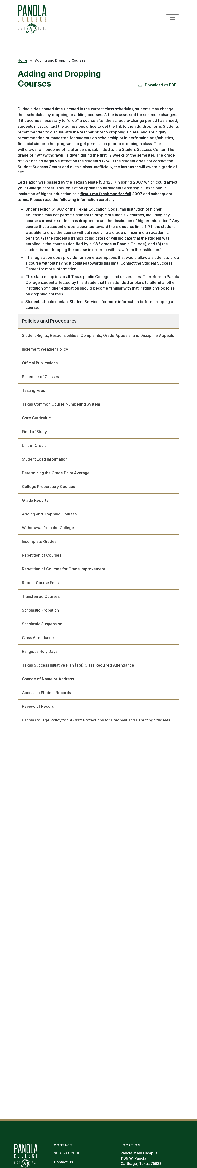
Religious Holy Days (39, 651)
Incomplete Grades (39, 541)
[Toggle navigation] (172, 19)
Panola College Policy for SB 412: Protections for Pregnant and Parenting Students (96, 720)
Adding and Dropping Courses (49, 514)
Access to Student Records (46, 692)
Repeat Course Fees (40, 582)
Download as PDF (160, 84)
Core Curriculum (37, 417)
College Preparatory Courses (48, 486)
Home (22, 60)
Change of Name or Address (48, 678)
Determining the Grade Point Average (56, 472)
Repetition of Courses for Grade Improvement (63, 569)
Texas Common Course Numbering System (61, 404)
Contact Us (63, 1162)
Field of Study (34, 431)
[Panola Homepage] (26, 1154)
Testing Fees (33, 390)
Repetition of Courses (41, 555)
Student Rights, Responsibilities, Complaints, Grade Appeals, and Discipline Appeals (98, 335)
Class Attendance (38, 637)
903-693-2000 (67, 1153)
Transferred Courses (41, 596)
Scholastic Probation (40, 610)
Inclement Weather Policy (45, 349)
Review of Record (38, 706)
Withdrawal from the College (48, 527)
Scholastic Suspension (42, 623)
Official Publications (40, 362)
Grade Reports (35, 500)
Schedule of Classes (40, 376)
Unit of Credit (34, 445)
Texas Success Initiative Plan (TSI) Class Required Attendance (78, 665)
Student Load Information (45, 459)
